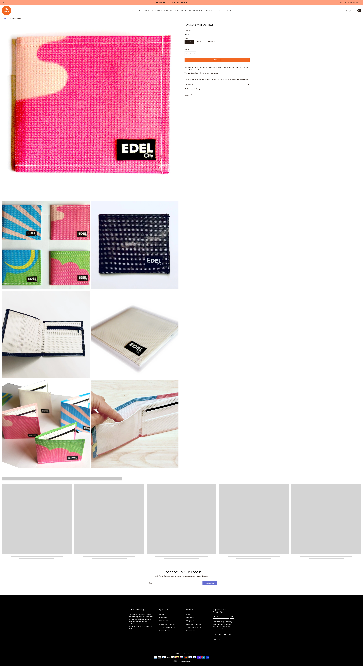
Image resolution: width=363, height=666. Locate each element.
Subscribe (163, 349)
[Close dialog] (216, 311)
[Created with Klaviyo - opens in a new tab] (181, 356)
